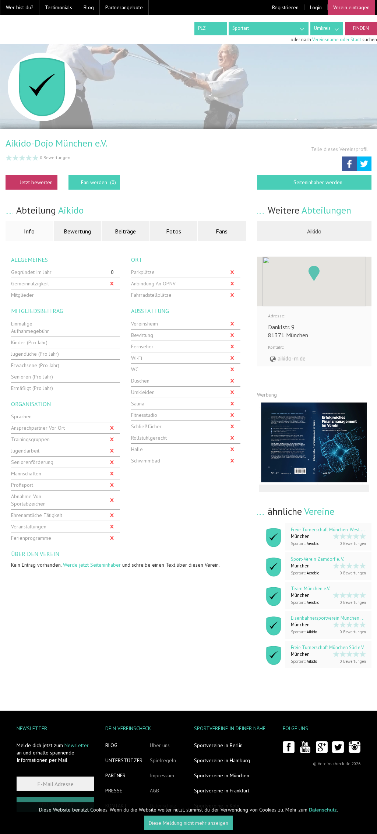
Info (29, 231)
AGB (154, 790)
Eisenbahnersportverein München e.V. (329, 618)
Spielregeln (163, 760)
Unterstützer (123, 760)
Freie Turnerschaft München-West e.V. (329, 530)
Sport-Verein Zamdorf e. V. (317, 559)
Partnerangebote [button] (124, 7)
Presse (113, 790)
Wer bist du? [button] (20, 7)
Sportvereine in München (221, 775)
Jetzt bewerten (36, 182)
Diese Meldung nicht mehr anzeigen (188, 823)
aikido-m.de (292, 358)
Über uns (160, 745)
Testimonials (58, 7)
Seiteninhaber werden (317, 182)
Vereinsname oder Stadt (336, 39)
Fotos (173, 231)
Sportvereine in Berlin (218, 745)
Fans (222, 231)
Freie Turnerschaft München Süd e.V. (327, 647)
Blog (89, 7)
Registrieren (285, 7)
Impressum (162, 775)
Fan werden (98, 182)
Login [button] (316, 7)
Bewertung (77, 231)
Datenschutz (323, 810)
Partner (115, 775)
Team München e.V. (310, 588)
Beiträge (125, 231)
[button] (314, 273)
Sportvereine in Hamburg (222, 760)
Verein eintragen (351, 7)
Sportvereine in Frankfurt (221, 790)
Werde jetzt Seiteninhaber (92, 565)
